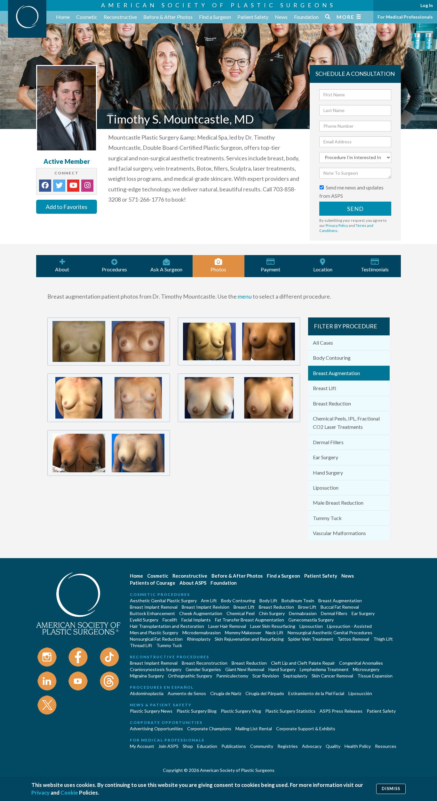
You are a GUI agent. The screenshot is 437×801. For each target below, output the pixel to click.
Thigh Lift (383, 639)
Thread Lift (141, 645)
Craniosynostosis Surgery (155, 669)
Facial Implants (196, 619)
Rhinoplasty (199, 639)
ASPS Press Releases (341, 711)
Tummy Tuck (327, 518)
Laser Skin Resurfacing (272, 626)
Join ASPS (168, 746)
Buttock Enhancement (152, 613)
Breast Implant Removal (154, 607)
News (281, 17)
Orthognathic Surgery (190, 675)
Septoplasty (295, 675)
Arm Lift (209, 600)
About (62, 269)
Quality (333, 746)
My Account (142, 746)
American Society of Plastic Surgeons (218, 5)
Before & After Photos (168, 17)
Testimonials (375, 269)
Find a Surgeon (215, 17)
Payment (270, 269)
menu (245, 296)
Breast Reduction (332, 403)
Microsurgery (366, 669)
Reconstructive (120, 17)
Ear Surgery (325, 457)
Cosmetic (86, 17)
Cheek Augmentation (200, 613)
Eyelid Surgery (144, 619)
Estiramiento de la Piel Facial (316, 693)
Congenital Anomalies (361, 663)
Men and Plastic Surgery (154, 632)
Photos (218, 269)
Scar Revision (265, 675)
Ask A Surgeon (166, 269)
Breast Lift (324, 388)
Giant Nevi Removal (244, 669)
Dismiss (391, 788)
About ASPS (192, 583)
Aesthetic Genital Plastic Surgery (163, 600)
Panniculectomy (232, 675)
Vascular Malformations (339, 533)
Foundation (306, 17)
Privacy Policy (337, 225)
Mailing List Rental (253, 728)
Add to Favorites (66, 206)
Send (355, 208)
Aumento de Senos (187, 693)
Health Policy (358, 746)
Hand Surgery (328, 472)
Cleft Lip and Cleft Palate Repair (303, 663)
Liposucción (360, 693)
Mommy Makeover (243, 632)
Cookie (69, 792)
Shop (188, 746)
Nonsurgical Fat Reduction (156, 639)
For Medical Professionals (405, 17)
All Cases (323, 343)
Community (261, 746)
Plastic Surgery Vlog (241, 711)
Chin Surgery (272, 613)
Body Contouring (332, 358)
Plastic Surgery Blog (197, 711)
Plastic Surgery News (151, 711)
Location (322, 269)
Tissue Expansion (375, 675)
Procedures (114, 269)
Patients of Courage (152, 583)
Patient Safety (252, 17)
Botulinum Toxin (298, 600)
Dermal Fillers (328, 442)
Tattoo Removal (353, 639)
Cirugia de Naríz (225, 693)
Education (207, 746)
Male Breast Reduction (338, 503)
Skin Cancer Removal (332, 675)
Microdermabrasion (201, 632)
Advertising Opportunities (156, 728)
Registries (287, 746)
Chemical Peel (240, 613)
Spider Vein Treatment (310, 639)
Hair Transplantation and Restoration (167, 626)
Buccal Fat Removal (340, 607)
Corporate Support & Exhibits (305, 728)
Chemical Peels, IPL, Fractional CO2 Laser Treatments (346, 422)
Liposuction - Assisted (349, 626)
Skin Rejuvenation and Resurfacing (249, 639)
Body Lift (268, 600)
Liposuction (325, 488)
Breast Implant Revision (205, 607)
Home (63, 17)
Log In (426, 5)
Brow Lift (307, 607)
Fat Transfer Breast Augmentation (249, 619)
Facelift (170, 619)
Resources (385, 746)
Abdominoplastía (146, 693)
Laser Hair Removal (227, 626)
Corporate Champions (209, 728)
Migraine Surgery (147, 675)
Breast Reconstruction (204, 663)
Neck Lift (274, 632)
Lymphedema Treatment (324, 669)
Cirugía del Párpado (264, 693)
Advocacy (312, 746)
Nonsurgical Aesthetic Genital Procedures (330, 632)
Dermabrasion (303, 613)
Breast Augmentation (336, 373)
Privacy (40, 792)
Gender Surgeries (203, 669)
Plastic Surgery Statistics (290, 711)
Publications (233, 746)
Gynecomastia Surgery (311, 619)
